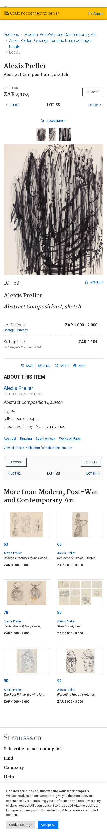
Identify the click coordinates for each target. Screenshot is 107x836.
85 (59, 612)
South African (45, 438)
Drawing (26, 438)
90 (6, 680)
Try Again (95, 13)
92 (59, 680)
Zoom (56, 121)
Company (14, 767)
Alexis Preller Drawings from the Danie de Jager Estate (50, 43)
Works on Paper (70, 438)
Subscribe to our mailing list (33, 749)
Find (8, 758)
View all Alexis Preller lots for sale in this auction (38, 448)
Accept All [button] (48, 825)
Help (9, 777)
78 (6, 612)
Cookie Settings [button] (20, 825)
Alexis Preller (18, 388)
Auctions (11, 34)
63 (6, 544)
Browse (93, 92)
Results (91, 462)
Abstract (10, 438)
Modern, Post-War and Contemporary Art (60, 34)
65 (59, 544)
